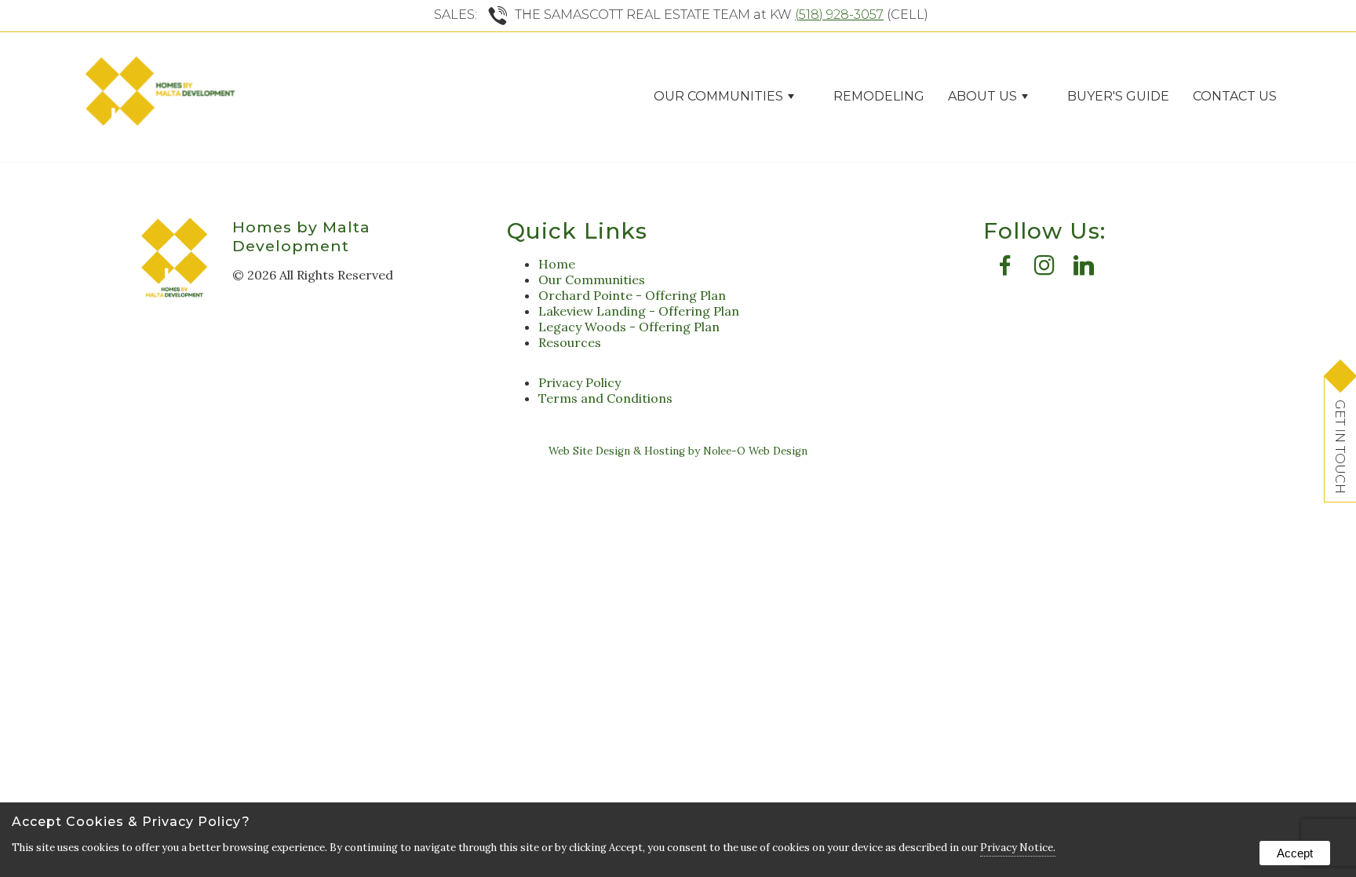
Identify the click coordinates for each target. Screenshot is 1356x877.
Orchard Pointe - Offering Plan (632, 295)
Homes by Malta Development (301, 236)
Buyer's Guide (1118, 96)
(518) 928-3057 (839, 14)
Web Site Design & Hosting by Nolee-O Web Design (678, 451)
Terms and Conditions (605, 398)
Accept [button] (1295, 853)
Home (556, 264)
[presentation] (1005, 269)
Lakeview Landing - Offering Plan (638, 311)
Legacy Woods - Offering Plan (629, 326)
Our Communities (591, 279)
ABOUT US (982, 96)
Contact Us (1235, 96)
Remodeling (878, 96)
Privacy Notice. (1017, 847)
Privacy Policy (579, 382)
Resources (569, 342)
